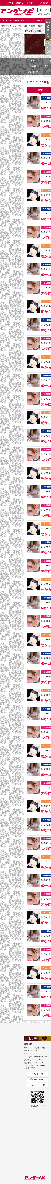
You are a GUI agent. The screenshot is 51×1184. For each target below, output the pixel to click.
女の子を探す (38, 20)
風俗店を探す (20, 20)
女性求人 (20, 3)
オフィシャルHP (38, 1085)
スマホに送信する (38, 1079)
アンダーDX (32, 3)
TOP (33, 60)
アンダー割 (33, 72)
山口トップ (6, 20)
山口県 (47, 10)
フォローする (38, 1074)
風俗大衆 (44, 3)
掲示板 (33, 66)
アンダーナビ (7, 3)
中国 (40, 10)
